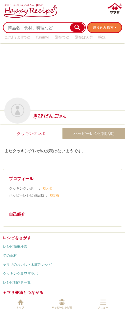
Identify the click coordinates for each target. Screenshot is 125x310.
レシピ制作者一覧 (17, 282)
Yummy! (42, 37)
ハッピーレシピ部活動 (94, 133)
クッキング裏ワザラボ (20, 273)
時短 (102, 37)
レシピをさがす (17, 237)
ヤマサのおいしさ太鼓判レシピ (27, 264)
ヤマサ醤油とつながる (23, 292)
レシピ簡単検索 (15, 246)
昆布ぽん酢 (83, 37)
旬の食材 (10, 255)
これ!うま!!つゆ (17, 37)
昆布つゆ (61, 37)
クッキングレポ (31, 133)
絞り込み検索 (103, 27)
